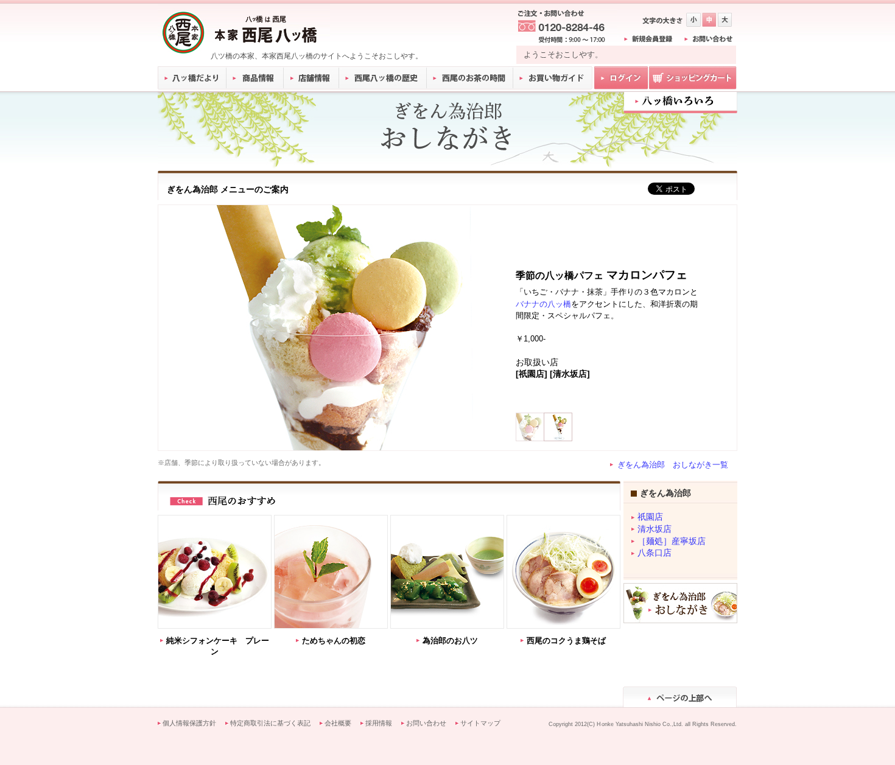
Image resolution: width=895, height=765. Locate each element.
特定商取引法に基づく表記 (270, 723)
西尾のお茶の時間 (470, 77)
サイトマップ (480, 723)
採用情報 (378, 723)
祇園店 (650, 517)
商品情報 (255, 77)
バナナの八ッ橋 (543, 304)
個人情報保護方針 (189, 723)
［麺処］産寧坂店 (671, 541)
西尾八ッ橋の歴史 (383, 77)
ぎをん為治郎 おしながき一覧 (672, 464)
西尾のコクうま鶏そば (566, 640)
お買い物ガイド (552, 77)
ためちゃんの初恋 (333, 640)
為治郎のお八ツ (450, 640)
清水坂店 (654, 529)
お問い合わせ (426, 723)
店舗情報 (311, 77)
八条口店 (654, 552)
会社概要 (338, 723)
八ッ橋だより (192, 77)
